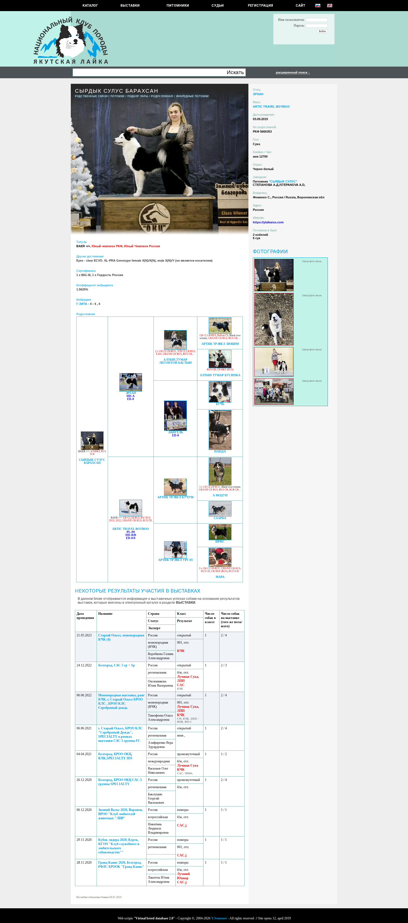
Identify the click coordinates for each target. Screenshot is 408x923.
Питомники (178, 5)
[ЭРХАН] (130, 390)
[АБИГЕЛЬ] (175, 429)
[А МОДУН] (220, 484)
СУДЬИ (217, 5)
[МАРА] (220, 565)
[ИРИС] (220, 538)
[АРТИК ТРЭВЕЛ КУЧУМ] (175, 494)
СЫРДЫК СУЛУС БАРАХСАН (92, 461)
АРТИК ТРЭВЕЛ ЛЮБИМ (220, 343)
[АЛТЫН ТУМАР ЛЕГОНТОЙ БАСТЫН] (175, 348)
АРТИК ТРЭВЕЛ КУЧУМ (175, 497)
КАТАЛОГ (90, 5)
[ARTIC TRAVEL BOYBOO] (130, 514)
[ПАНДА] (220, 448)
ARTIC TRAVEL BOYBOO (130, 528)
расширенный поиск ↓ (293, 72)
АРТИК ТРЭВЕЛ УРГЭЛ (175, 560)
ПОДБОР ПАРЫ (137, 96)
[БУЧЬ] (220, 401)
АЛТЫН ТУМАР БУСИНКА (220, 375)
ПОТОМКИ (117, 96)
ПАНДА (220, 451)
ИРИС (220, 541)
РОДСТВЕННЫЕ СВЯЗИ (91, 96)
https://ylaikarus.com (268, 222)
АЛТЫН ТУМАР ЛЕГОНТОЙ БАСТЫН (175, 361)
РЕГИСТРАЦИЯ (260, 5)
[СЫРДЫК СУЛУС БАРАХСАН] (92, 448)
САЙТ (300, 5)
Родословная (162, 96)
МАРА (220, 576)
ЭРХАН (130, 393)
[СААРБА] (220, 515)
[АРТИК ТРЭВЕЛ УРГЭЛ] (175, 557)
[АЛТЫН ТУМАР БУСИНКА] (220, 366)
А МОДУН (220, 495)
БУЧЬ (220, 404)
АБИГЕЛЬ (175, 432)
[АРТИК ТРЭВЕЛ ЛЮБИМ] (220, 332)
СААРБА (220, 518)
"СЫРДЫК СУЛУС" (283, 181)
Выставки (130, 5)
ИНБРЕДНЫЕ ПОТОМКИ (192, 96)
